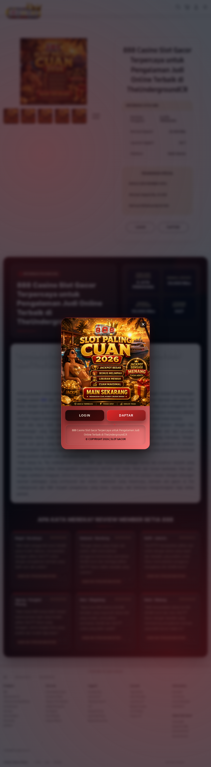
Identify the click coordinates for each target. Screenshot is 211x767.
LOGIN (84, 415)
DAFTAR (126, 415)
